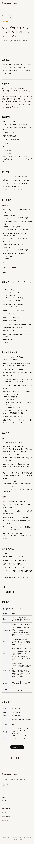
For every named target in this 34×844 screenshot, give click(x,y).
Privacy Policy (6, 808)
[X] (11, 785)
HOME (3, 15)
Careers (4, 803)
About (4, 800)
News (4, 805)
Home (4, 797)
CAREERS (10, 15)
